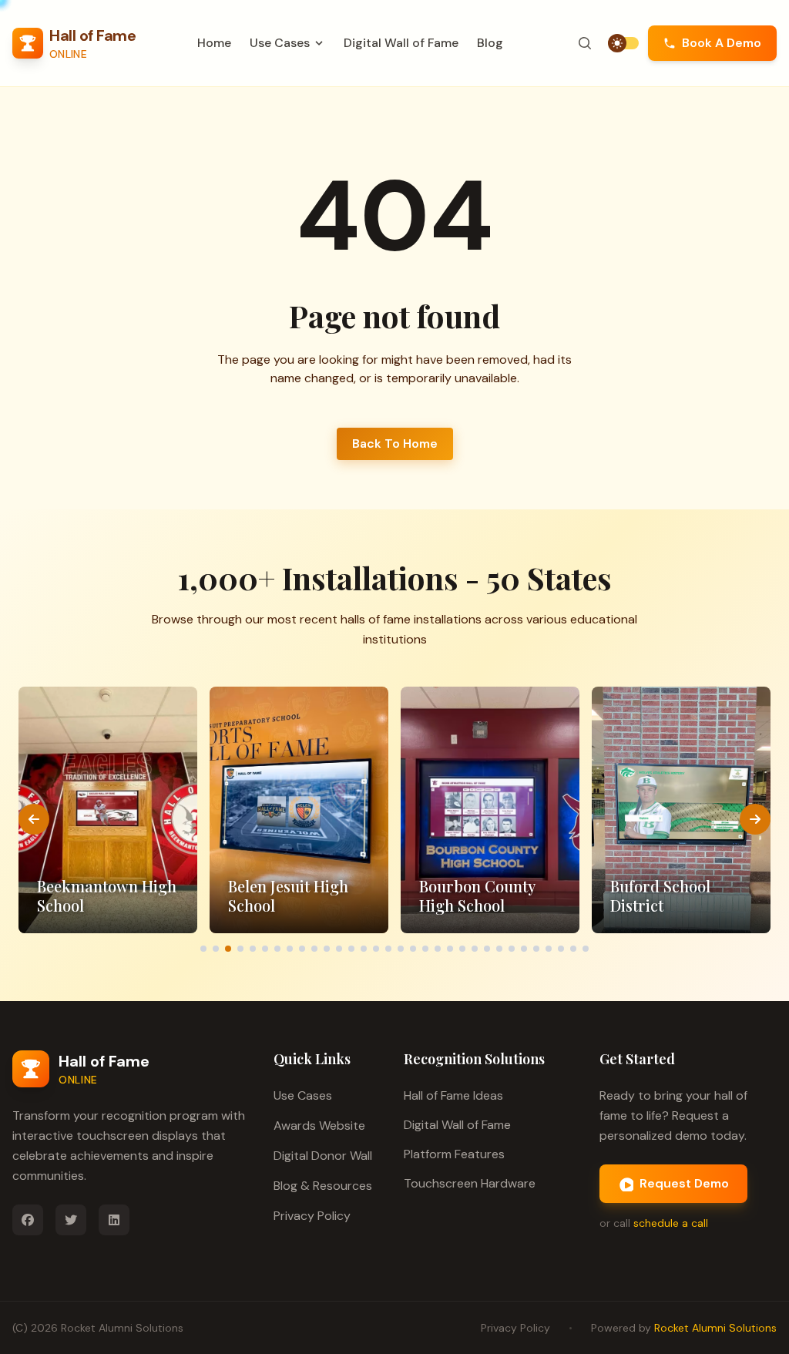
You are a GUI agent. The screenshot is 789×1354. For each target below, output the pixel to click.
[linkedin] (114, 1219)
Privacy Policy (312, 1216)
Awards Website (319, 1125)
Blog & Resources (323, 1186)
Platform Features (454, 1154)
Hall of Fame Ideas (453, 1095)
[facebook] (27, 1219)
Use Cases (303, 1095)
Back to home (395, 443)
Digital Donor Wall (323, 1155)
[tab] (203, 949)
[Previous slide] (33, 819)
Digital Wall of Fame (401, 43)
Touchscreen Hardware (470, 1183)
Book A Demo (721, 43)
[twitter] (70, 1219)
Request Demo (684, 1183)
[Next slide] (755, 819)
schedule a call (670, 1223)
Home (214, 43)
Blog (490, 43)
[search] (585, 43)
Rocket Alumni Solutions (122, 1328)
